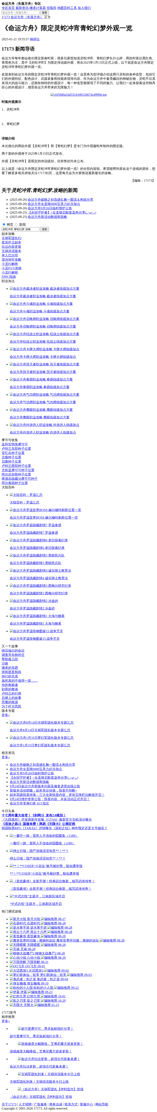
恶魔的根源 (10, 702)
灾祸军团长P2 (11, 238)
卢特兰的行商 (11, 693)
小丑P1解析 (10, 272)
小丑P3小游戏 (11, 268)
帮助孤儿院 (10, 659)
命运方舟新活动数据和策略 (47, 217)
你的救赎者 (10, 685)
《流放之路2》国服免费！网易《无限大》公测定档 (38, 824)
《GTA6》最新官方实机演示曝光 (68, 819)
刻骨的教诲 (10, 689)
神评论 (35, 39)
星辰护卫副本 (11, 242)
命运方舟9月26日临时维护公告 (50, 208)
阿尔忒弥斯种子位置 (16, 474)
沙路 (5, 663)
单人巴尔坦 (10, 255)
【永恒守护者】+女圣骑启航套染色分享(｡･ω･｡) (62, 212)
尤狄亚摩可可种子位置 (18, 470)
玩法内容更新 (11, 246)
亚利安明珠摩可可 (15, 444)
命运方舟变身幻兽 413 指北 (29, 803)
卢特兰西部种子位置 (16, 466)
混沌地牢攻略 (11, 259)
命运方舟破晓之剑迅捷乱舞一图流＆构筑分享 (60, 199)
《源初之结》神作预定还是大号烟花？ (80, 828)
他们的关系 (10, 676)
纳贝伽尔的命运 (13, 650)
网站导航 (101, 1104)
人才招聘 (25, 1104)
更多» (6, 715)
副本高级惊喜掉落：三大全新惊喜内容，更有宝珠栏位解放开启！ (57, 795)
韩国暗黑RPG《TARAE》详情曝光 (27, 828)
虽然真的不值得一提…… (20, 680)
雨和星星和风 (11, 672)
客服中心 (86, 1104)
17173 (6, 17)
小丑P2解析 (10, 264)
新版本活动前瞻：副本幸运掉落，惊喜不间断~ (43, 790)
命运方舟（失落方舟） (27, 17)
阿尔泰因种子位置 (15, 483)
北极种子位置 (11, 457)
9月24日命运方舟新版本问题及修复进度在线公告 (45, 786)
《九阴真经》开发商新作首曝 (23, 819)
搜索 (44, 12)
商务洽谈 (55, 1104)
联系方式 (71, 1104)
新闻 (22, 224)
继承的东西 (10, 667)
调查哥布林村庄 (13, 655)
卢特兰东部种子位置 (16, 448)
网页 (10, 224)
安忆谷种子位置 (13, 453)
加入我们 (84, 8)
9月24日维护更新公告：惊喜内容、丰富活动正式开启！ (50, 799)
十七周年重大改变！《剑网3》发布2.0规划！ (34, 815)
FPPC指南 (9, 276)
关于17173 (9, 1104)
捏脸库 (51, 8)
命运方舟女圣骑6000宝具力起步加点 (54, 204)
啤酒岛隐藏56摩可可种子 (20, 478)
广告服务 (40, 1104)
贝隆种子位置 (11, 461)
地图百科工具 (67, 8)
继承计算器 (37, 8)
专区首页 (8, 8)
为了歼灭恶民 (11, 706)
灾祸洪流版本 (11, 251)
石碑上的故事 (11, 698)
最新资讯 (22, 8)
